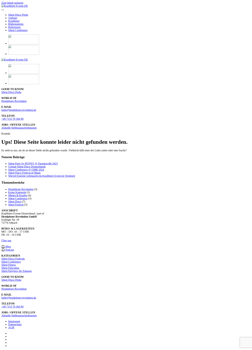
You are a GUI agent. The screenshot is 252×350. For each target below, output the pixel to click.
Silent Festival (15, 204)
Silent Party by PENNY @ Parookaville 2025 (33, 163)
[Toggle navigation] (2, 9)
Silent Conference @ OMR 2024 (26, 169)
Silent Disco (14, 201)
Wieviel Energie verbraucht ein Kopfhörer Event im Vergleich (41, 175)
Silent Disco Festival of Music (24, 172)
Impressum (14, 321)
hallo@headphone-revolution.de (18, 110)
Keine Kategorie (17, 192)
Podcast (9, 249)
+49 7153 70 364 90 (12, 118)
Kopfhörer (14, 21)
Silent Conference (18, 30)
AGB (11, 327)
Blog (8, 246)
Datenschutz (15, 324)
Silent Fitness (8, 264)
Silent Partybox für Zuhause (16, 271)
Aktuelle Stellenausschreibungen (19, 127)
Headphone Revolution (14, 101)
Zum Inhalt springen (12, 2)
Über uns (6, 240)
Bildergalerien (15, 24)
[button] (23, 43)
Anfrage (12, 17)
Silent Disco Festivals (13, 258)
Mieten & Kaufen (17, 195)
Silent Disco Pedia (18, 14)
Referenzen (14, 27)
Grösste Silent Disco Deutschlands (27, 166)
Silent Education (10, 267)
